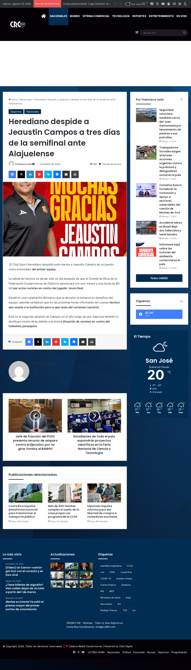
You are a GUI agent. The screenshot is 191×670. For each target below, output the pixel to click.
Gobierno (126, 584)
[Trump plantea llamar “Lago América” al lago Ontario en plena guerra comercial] (86, 566)
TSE (125, 610)
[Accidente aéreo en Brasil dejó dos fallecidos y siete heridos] (146, 228)
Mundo (75, 16)
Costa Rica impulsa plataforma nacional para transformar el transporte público (23, 511)
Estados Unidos (124, 578)
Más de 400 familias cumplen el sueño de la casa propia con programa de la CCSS (110, 3)
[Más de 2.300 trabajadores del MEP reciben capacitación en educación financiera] (86, 575)
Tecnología (121, 16)
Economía (139, 652)
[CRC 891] (15, 24)
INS (102, 591)
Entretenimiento (161, 16)
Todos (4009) (159, 278)
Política (127, 652)
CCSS (130, 565)
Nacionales (58, 16)
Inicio (14, 99)
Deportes (139, 16)
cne (102, 572)
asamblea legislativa (111, 565)
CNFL (112, 572)
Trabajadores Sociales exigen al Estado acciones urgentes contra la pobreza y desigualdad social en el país (170, 161)
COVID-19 (105, 578)
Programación (179, 652)
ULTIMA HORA (96, 652)
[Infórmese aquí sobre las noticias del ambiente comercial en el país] (146, 250)
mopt (128, 597)
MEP (111, 591)
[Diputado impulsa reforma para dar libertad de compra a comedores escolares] (104, 492)
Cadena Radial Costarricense (85, 646)
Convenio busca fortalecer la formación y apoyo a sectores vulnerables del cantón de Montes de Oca (170, 198)
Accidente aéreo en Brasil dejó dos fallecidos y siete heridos (170, 228)
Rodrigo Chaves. (109, 610)
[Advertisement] (95, 58)
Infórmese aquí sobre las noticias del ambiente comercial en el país (169, 254)
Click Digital (125, 646)
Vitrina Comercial (95, 16)
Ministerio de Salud (110, 597)
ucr (134, 610)
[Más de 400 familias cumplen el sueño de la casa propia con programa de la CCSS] (65, 492)
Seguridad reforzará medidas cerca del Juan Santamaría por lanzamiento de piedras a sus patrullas (170, 123)
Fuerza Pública (108, 584)
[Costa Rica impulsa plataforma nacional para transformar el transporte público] (25, 492)
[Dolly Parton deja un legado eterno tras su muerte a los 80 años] (57, 566)
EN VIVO (181, 16)
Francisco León (23, 164)
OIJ (119, 604)
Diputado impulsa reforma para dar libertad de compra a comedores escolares (102, 511)
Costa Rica (126, 572)
